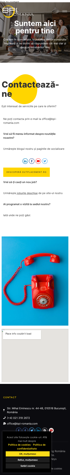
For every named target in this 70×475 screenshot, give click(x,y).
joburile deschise (27, 193)
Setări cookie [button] (28, 465)
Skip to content (9, 2)
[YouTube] (51, 430)
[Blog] (44, 430)
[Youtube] (38, 161)
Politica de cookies (19, 444)
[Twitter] (44, 161)
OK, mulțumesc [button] (27, 453)
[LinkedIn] (25, 161)
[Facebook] (31, 161)
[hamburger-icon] (64, 11)
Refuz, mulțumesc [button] (28, 459)
